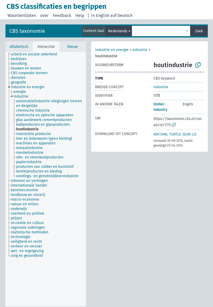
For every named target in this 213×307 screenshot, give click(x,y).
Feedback (62, 15)
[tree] (45, 179)
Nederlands (117, 31)
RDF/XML (161, 134)
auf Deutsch (121, 15)
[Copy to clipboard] (198, 65)
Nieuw (72, 46)
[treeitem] (36, 54)
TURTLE (175, 134)
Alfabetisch (19, 46)
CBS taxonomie (27, 31)
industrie (139, 50)
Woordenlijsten (22, 15)
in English (100, 15)
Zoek (199, 31)
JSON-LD (189, 134)
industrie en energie (112, 50)
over (44, 15)
